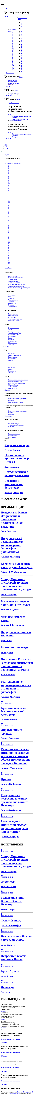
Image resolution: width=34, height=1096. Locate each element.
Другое (10, 360)
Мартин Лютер (13, 385)
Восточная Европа (14, 320)
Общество (11, 339)
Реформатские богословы (16, 383)
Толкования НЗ (13, 281)
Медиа (8, 86)
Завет (10, 329)
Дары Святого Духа (14, 333)
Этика (10, 331)
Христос (11, 301)
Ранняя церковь (13, 314)
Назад (6, 16)
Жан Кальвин (12, 386)
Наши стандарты (13, 423)
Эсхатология (12, 306)
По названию (22, 18)
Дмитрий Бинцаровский (25, 1092)
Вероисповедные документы (22, 116)
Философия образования (16, 425)
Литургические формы (20, 119)
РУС (6, 146)
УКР (6, 145)
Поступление (12, 435)
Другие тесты (12, 388)
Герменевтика (12, 276)
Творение (11, 298)
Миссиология (12, 343)
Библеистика (12, 80)
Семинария (8, 416)
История (15, 137)
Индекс (8, 9)
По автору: (8, 163)
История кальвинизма (15, 381)
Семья (10, 338)
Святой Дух (12, 303)
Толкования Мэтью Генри (16, 286)
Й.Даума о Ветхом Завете (16, 284)
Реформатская (14, 103)
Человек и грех (13, 300)
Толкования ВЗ (13, 279)
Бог (9, 296)
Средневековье (13, 315)
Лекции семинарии (14, 355)
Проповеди (12, 336)
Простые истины (13, 328)
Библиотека (10, 73)
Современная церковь (15, 319)
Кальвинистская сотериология (18, 380)
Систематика (12, 81)
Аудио (17, 93)
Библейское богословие (16, 278)
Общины (15, 117)
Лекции (10, 369)
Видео (11, 93)
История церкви (13, 83)
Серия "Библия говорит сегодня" (19, 288)
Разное (10, 84)
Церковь (9, 95)
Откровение (12, 295)
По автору (12, 29)
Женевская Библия (14, 283)
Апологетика (12, 341)
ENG (6, 148)
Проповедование (13, 334)
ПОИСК (8, 138)
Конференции (12, 357)
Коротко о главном (14, 434)
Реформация (12, 317)
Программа (12, 437)
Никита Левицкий (14, 1093)
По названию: (16, 163)
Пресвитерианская (15, 120)
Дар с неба (11, 344)
